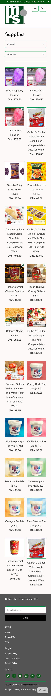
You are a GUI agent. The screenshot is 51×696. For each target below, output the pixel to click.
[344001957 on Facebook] (14, 676)
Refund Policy (11, 654)
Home (7, 632)
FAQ (7, 641)
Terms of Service (12, 658)
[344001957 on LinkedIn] (26, 676)
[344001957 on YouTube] (20, 676)
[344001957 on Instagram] (32, 676)
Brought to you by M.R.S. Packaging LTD (22, 689)
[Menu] (35, 9)
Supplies (14, 34)
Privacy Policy (11, 663)
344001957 (17, 685)
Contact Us (10, 637)
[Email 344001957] (38, 676)
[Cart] (42, 9)
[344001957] (16, 16)
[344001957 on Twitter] (8, 676)
